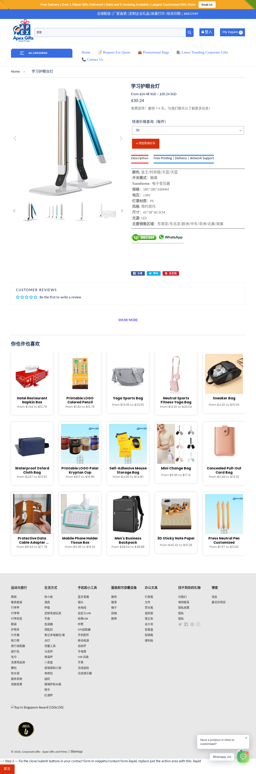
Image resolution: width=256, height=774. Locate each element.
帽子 (114, 607)
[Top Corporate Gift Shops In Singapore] (37, 708)
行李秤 (15, 607)
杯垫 (47, 607)
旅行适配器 (18, 646)
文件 (147, 602)
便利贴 (149, 640)
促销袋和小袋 (52, 668)
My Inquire (232, 32)
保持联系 (183, 602)
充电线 (82, 607)
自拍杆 (82, 646)
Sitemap (76, 752)
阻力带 (15, 640)
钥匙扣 (48, 629)
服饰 (114, 597)
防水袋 (15, 673)
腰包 (14, 668)
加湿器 (48, 624)
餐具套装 (16, 602)
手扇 (47, 618)
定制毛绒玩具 (52, 613)
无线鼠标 (83, 668)
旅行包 (15, 651)
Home (15, 72)
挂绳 (114, 613)
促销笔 (149, 635)
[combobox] (114, 32)
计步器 (15, 635)
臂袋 (14, 597)
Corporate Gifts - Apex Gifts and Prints (44, 751)
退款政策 (16, 684)
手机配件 (83, 635)
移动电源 (83, 640)
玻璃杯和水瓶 (52, 684)
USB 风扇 (83, 657)
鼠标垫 (149, 613)
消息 (214, 597)
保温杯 (48, 657)
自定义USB (84, 613)
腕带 (114, 618)
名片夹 (149, 624)
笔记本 (149, 618)
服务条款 (16, 679)
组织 (47, 679)
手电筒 (82, 651)
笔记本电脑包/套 (54, 635)
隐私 (181, 613)
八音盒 (48, 662)
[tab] (139, 159)
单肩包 (48, 673)
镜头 (80, 602)
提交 (7, 769)
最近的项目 (219, 602)
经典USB (83, 618)
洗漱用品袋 (18, 662)
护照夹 (15, 629)
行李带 (15, 613)
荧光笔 (149, 607)
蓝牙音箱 (83, 597)
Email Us (207, 5)
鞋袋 (14, 624)
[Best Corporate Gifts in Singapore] (26, 742)
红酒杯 (48, 695)
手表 (80, 662)
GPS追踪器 (84, 629)
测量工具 (50, 646)
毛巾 (14, 657)
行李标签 (16, 618)
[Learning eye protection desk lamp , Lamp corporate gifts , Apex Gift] (30, 211)
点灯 (47, 640)
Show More (128, 320)
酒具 (47, 602)
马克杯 (48, 651)
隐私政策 (183, 607)
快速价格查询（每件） (150, 122)
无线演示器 (85, 673)
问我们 (182, 597)
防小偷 (48, 597)
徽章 (114, 602)
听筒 (80, 624)
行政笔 (149, 597)
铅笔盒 (149, 629)
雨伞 (47, 689)
